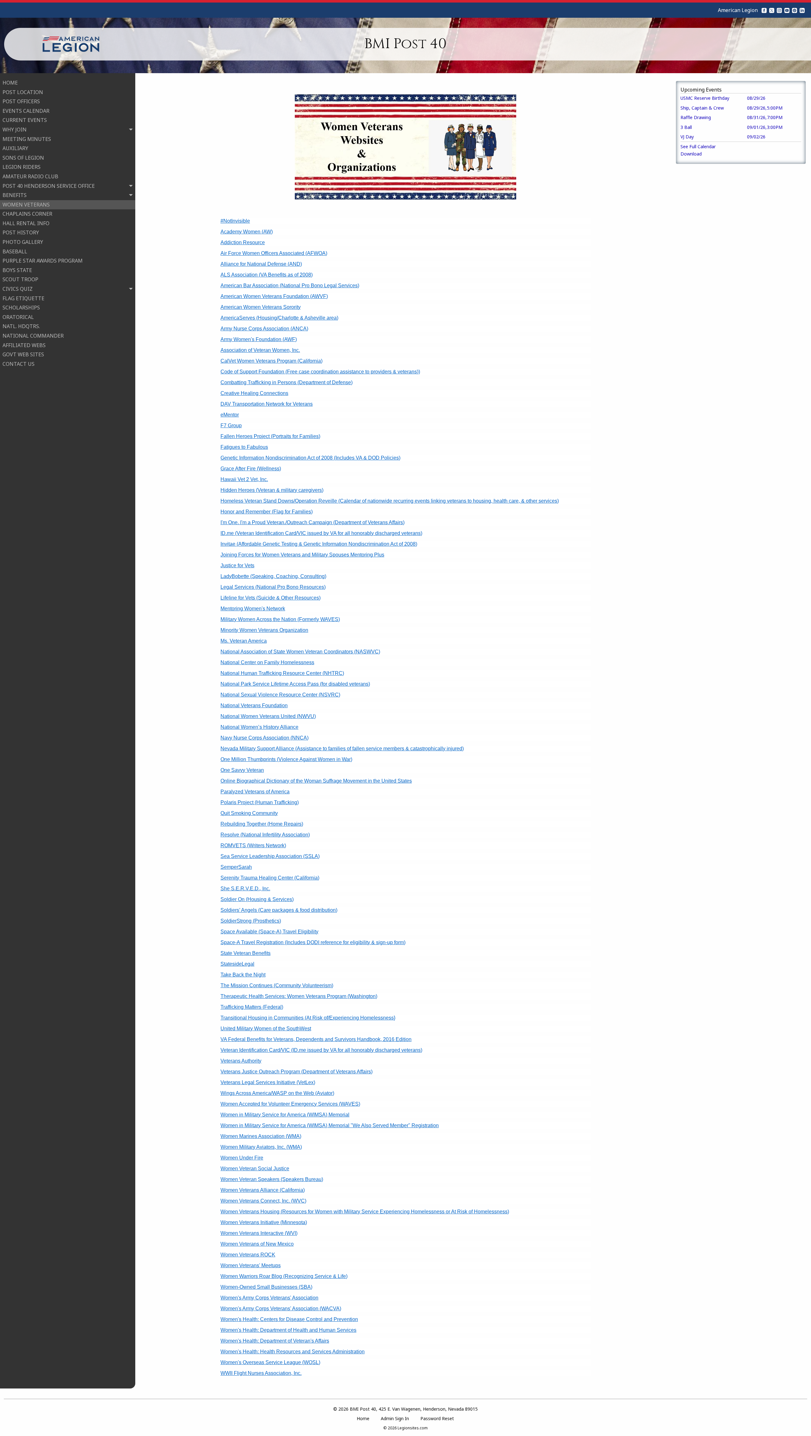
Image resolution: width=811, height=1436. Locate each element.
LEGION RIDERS (22, 166)
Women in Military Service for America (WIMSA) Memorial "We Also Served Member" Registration (329, 1125)
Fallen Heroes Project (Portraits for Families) (270, 436)
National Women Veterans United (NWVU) (268, 716)
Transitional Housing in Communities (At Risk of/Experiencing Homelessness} (307, 1017)
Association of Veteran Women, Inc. (260, 350)
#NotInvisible (235, 221)
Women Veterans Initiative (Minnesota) (263, 1222)
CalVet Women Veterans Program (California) (271, 361)
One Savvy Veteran (242, 770)
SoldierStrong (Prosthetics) (250, 921)
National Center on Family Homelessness (267, 662)
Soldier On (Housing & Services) (257, 899)
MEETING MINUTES (27, 139)
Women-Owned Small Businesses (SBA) (266, 1287)
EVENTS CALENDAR (26, 110)
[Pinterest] (794, 10)
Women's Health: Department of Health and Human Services (288, 1330)
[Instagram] (779, 10)
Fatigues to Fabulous (244, 447)
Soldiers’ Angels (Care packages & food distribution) (278, 910)
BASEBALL (15, 251)
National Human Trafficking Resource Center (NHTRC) (282, 673)
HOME (10, 82)
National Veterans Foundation (254, 705)
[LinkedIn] (802, 10)
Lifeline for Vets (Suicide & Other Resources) (270, 597)
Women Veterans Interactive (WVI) (258, 1233)
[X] (772, 10)
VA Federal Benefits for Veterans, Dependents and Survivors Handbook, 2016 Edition (316, 1039)
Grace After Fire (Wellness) (250, 468)
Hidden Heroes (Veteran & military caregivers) (271, 490)
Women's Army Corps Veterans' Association (269, 1297)
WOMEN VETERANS (26, 204)
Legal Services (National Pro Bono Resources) (273, 587)
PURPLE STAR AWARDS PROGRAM (43, 260)
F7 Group (231, 425)
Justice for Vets (237, 565)
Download (691, 154)
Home (363, 1418)
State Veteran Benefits (245, 953)
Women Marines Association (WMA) (260, 1136)
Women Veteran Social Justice (254, 1168)
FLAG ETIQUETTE (23, 298)
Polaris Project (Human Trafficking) (259, 802)
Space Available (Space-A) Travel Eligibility (269, 931)
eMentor (229, 414)
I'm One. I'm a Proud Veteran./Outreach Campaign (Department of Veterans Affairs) (312, 522)
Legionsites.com (413, 1428)
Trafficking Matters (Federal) (251, 1007)
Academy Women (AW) (246, 231)
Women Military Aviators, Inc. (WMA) (261, 1147)
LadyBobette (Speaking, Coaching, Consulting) (273, 576)
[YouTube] (787, 10)
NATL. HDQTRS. (21, 326)
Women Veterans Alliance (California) (262, 1190)
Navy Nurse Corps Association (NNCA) (264, 737)
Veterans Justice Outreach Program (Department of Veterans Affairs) (296, 1071)
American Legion (738, 10)
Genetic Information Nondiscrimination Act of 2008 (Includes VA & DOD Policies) (310, 458)
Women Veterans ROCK (247, 1254)
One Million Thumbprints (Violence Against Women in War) (286, 759)
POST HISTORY (21, 232)
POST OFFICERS (21, 101)
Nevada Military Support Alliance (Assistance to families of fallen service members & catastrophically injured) (342, 748)
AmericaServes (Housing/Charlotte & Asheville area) (279, 318)
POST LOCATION (23, 92)
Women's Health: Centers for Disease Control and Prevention (289, 1319)
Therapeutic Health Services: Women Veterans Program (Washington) (298, 996)
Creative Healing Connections (254, 393)
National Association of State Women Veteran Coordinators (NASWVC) (300, 651)
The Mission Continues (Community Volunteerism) (276, 985)
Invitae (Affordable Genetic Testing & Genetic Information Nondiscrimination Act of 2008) (318, 544)
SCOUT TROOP (20, 279)
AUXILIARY (15, 148)
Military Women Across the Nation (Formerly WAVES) (280, 619)
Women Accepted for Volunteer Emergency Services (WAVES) (290, 1104)
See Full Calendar (698, 146)
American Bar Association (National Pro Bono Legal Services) (289, 285)
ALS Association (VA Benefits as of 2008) (266, 274)
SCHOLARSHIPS (21, 307)
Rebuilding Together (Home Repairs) (261, 824)
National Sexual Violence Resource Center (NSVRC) (280, 694)
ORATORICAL (18, 317)
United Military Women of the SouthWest (265, 1028)
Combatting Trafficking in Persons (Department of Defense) (286, 382)
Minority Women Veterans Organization (264, 630)
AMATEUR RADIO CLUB (30, 176)
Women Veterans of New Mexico (257, 1244)
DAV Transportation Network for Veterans (266, 404)
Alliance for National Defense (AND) (261, 264)
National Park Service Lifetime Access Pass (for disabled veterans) (295, 684)
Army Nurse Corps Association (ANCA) (264, 328)
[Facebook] (764, 10)
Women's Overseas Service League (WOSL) (270, 1362)
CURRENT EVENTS (25, 120)
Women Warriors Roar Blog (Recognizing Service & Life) (284, 1276)
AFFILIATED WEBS (24, 345)
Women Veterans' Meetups (250, 1265)
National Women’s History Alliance (259, 727)
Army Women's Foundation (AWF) (258, 339)
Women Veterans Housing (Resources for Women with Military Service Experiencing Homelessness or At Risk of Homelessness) (364, 1211)
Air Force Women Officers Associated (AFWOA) (273, 253)
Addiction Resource (242, 242)
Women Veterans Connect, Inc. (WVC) (263, 1201)
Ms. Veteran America (243, 641)
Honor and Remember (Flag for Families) (266, 511)
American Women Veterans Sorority (260, 307)
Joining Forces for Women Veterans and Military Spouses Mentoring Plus (302, 554)
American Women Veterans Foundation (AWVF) (274, 296)
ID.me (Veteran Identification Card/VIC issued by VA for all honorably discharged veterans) (321, 533)
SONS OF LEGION (23, 157)
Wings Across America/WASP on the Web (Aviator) (277, 1093)
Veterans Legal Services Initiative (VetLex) (267, 1082)
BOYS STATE (17, 270)
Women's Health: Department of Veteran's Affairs (274, 1341)
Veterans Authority (240, 1061)
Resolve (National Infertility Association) (265, 834)
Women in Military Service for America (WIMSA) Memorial (284, 1114)
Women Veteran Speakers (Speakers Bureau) (271, 1179)
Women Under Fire (241, 1157)
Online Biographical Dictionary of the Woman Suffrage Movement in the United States (316, 781)
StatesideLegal (237, 964)
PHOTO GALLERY (23, 241)
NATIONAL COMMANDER (33, 335)
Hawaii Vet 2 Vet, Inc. (244, 479)
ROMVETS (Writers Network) (253, 845)
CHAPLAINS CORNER (27, 213)
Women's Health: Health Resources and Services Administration (292, 1351)
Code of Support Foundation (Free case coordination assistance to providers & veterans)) (320, 371)
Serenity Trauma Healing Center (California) (269, 877)
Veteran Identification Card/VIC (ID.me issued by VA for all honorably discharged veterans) (321, 1050)
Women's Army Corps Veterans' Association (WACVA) (280, 1308)
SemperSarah (236, 867)
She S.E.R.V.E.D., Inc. (245, 888)
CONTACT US (19, 363)
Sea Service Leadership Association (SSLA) (270, 856)
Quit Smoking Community (249, 813)
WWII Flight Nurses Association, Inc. (261, 1373)
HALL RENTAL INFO (26, 223)
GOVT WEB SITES (23, 354)
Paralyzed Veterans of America (255, 791)
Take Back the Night (242, 974)
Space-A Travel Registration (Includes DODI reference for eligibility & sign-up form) (313, 942)
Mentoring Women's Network (252, 608)
